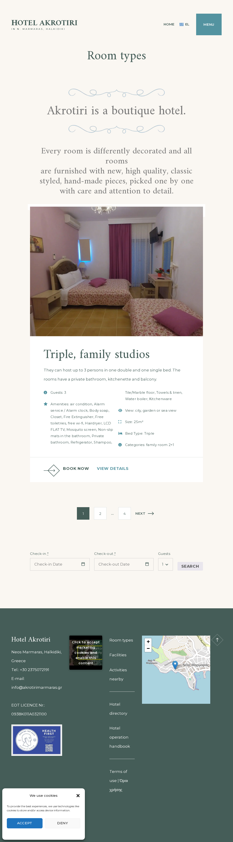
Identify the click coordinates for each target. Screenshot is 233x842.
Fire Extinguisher (78, 417)
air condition (81, 404)
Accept (25, 823)
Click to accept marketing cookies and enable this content (86, 652)
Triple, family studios (97, 355)
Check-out (105, 553)
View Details (113, 468)
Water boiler (136, 399)
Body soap (99, 410)
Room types (121, 640)
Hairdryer (93, 423)
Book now (76, 468)
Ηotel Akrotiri (44, 23)
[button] (78, 795)
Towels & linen (169, 392)
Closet (56, 417)
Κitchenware (160, 399)
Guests (164, 553)
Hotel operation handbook (119, 737)
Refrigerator (81, 442)
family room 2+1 (160, 445)
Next (140, 513)
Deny (62, 823)
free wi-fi (75, 423)
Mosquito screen (81, 429)
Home (169, 24)
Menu (208, 24)
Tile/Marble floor (140, 392)
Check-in (39, 553)
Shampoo (102, 442)
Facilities (118, 655)
